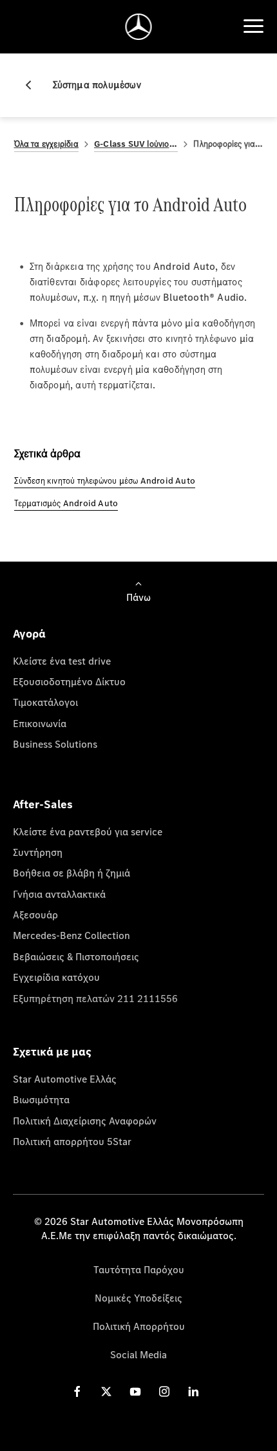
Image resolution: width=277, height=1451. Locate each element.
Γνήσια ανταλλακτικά (59, 893)
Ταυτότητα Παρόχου (138, 1269)
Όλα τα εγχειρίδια (46, 144)
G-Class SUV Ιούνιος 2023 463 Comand (136, 144)
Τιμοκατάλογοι (45, 702)
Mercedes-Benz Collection (71, 935)
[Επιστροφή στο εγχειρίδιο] (33, 85)
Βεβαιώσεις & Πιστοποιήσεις (76, 956)
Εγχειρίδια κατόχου (56, 977)
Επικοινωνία (39, 723)
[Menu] (253, 26)
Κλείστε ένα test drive (62, 660)
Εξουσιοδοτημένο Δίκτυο (69, 681)
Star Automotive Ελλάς (65, 1078)
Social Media (138, 1354)
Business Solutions (55, 743)
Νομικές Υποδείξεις (138, 1297)
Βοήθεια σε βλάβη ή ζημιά (71, 872)
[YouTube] (135, 1391)
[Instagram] (164, 1391)
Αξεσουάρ (35, 914)
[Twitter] (106, 1391)
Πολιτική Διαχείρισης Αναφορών (85, 1120)
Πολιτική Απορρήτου (139, 1326)
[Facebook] (77, 1391)
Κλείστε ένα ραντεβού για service (87, 831)
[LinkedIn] (193, 1391)
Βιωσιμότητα (41, 1099)
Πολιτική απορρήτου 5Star (72, 1141)
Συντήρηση (37, 852)
